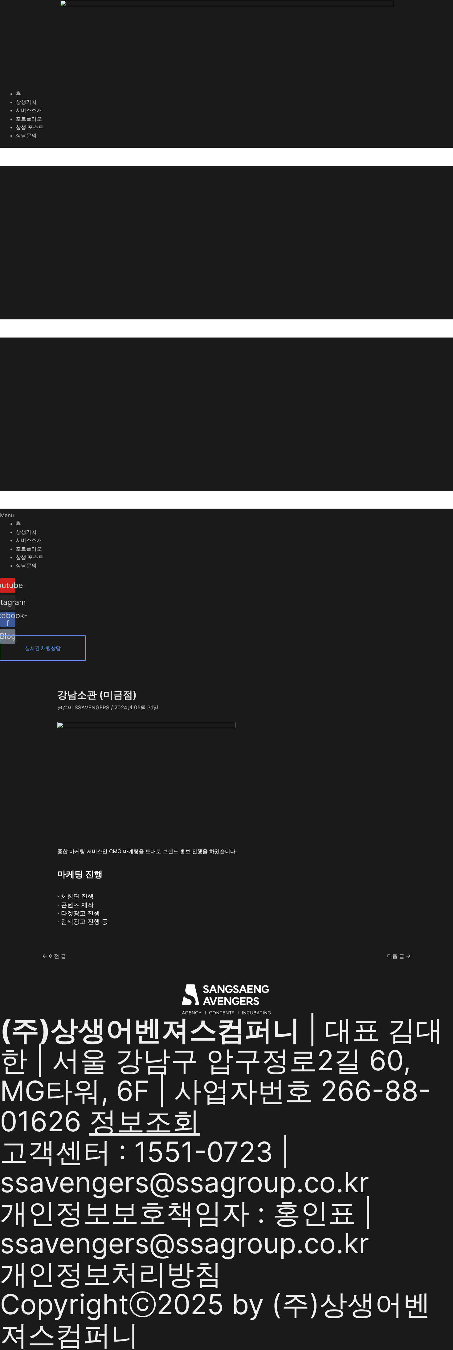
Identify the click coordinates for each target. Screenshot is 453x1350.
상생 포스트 (29, 127)
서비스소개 (29, 110)
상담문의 (26, 135)
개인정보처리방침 (111, 1274)
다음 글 (399, 956)
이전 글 (54, 956)
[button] (226, 334)
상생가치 (26, 102)
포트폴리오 (29, 119)
